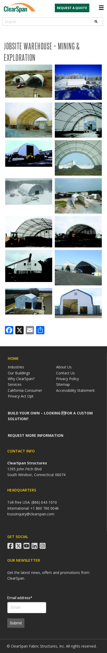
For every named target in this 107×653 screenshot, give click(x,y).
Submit (16, 623)
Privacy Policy (67, 378)
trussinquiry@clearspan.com (30, 513)
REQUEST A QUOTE (72, 8)
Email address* (19, 598)
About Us (64, 366)
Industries (16, 366)
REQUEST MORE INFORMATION (35, 435)
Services (15, 384)
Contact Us (65, 372)
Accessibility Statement (75, 390)
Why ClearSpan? (21, 378)
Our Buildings (19, 372)
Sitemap (63, 384)
